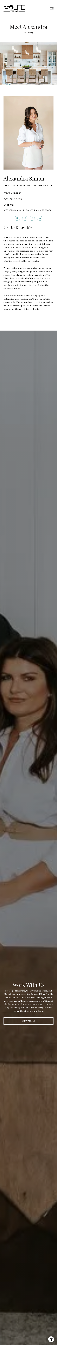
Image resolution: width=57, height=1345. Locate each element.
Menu (51, 9)
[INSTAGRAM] (24, 218)
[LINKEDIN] (39, 218)
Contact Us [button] (28, 1021)
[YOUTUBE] (17, 218)
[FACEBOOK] (32, 218)
